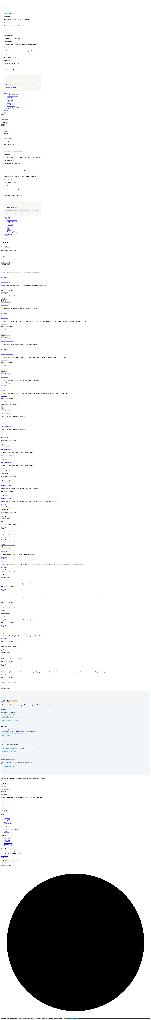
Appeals (6, 7)
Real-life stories (7, 838)
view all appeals (11, 766)
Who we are (7, 91)
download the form (12, 751)
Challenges (9, 97)
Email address (4, 788)
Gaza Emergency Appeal (5, 268)
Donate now (4, 857)
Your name (4, 785)
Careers (9, 103)
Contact (6, 110)
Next (4, 690)
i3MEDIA (9, 865)
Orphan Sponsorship (4, 377)
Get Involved (7, 93)
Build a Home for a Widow (6, 449)
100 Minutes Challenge (12, 94)
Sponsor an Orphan (11, 87)
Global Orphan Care (5, 580)
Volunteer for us (8, 843)
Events (8, 101)
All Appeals (7, 819)
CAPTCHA (4, 783)
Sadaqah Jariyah (4, 616)
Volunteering (10, 100)
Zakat (2, 521)
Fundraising (10, 98)
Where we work (8, 832)
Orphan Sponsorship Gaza (6, 485)
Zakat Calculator (8, 108)
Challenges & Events (9, 845)
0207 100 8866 (4, 123)
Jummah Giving (4, 551)
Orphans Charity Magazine (13, 107)
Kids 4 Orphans (11, 106)
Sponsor (6, 6)
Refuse (75, 1018)
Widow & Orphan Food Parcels (7, 354)
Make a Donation (5, 264)
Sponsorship (7, 818)
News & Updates (8, 844)
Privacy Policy (7, 810)
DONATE (3, 113)
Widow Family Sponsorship (6, 413)
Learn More (4, 277)
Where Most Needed (4, 318)
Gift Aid (9, 104)
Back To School (3, 655)
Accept (71, 1018)
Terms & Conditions (9, 812)
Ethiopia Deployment (12, 96)
